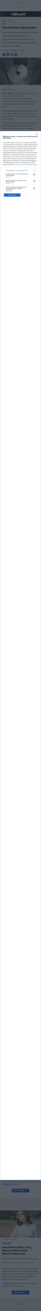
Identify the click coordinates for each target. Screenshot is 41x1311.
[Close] (37, 135)
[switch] (33, 175)
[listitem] (20, 170)
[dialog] (20, 655)
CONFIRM (12, 195)
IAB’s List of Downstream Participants (23, 164)
